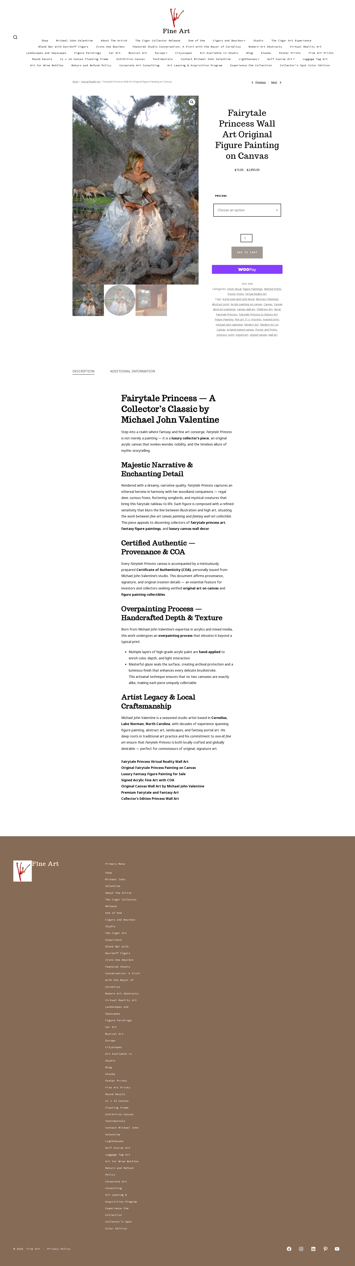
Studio (258, 40)
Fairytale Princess (226, 314)
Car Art (115, 53)
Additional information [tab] (132, 371)
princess (222, 335)
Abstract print (220, 304)
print (231, 335)
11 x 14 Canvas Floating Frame (84, 59)
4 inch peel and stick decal (238, 299)
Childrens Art (265, 309)
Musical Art (138, 53)
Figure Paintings (87, 53)
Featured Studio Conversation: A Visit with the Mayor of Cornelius (187, 46)
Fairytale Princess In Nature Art (258, 314)
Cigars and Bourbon (228, 40)
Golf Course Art (279, 59)
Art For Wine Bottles (46, 65)
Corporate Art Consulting (139, 65)
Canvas (268, 304)
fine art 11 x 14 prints (248, 319)
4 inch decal (234, 289)
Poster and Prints (266, 329)
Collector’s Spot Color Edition (305, 65)
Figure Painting (224, 319)
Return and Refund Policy (91, 65)
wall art (273, 335)
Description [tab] (83, 371)
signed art (242, 335)
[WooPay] (247, 269)
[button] (192, 102)
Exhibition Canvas (130, 59)
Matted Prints (272, 289)
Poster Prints (290, 53)
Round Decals (42, 59)
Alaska (266, 53)
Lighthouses (248, 59)
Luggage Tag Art (315, 59)
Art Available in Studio (219, 53)
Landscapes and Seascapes (46, 53)
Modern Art (251, 324)
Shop (44, 40)
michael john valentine (229, 324)
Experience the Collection (251, 65)
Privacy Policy (58, 1248)
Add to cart (247, 252)
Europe (160, 53)
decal (277, 309)
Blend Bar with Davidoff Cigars (63, 46)
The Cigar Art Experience (291, 40)
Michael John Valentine (74, 40)
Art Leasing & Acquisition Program (194, 65)
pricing (221, 195)
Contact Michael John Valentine (206, 59)
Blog (249, 53)
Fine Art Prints (321, 53)
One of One (196, 40)
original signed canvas (240, 329)
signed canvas (258, 335)
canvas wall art (246, 309)
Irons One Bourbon (110, 46)
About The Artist (114, 40)
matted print (271, 319)
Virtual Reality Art (306, 46)
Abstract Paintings (267, 299)
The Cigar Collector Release (157, 40)
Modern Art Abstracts (265, 46)
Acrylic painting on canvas (246, 304)
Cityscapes (183, 53)
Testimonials (163, 59)
